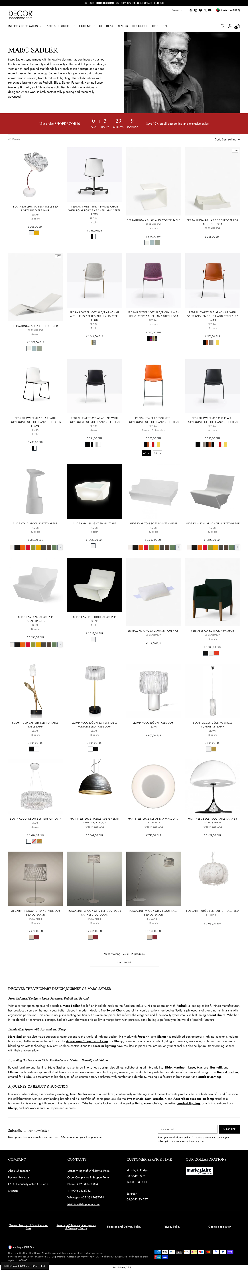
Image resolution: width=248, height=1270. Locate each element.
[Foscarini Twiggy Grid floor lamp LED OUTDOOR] (153, 879)
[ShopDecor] (21, 15)
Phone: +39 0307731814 (82, 1184)
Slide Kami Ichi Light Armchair (94, 617)
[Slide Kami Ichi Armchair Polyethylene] (212, 491)
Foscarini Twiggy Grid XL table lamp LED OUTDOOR (35, 912)
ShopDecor (34, 1253)
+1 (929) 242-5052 (79, 1191)
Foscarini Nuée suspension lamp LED (212, 911)
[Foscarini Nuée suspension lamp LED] (212, 879)
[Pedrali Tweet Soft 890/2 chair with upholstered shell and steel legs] (153, 280)
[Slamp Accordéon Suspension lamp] (35, 786)
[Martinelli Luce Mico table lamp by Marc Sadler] (212, 786)
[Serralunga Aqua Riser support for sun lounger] (212, 181)
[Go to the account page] (230, 26)
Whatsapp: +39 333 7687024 (85, 1197)
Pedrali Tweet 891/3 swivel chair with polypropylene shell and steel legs (94, 210)
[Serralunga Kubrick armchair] (212, 592)
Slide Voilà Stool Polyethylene (35, 523)
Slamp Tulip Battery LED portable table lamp (35, 724)
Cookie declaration (219, 1227)
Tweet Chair (115, 1010)
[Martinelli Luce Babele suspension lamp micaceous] (94, 786)
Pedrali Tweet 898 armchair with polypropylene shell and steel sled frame (212, 316)
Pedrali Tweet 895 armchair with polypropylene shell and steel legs (95, 420)
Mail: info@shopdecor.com (83, 1204)
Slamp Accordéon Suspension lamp (35, 819)
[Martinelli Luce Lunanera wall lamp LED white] (153, 786)
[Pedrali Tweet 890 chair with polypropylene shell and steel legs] (212, 386)
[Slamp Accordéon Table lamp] (153, 691)
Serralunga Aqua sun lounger (35, 326)
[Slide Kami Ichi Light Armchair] (94, 585)
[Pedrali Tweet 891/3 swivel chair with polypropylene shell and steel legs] (94, 174)
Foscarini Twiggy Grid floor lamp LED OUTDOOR (153, 912)
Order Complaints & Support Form (88, 1177)
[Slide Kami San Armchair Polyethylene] (35, 585)
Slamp (161, 1036)
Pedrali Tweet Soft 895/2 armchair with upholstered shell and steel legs (94, 316)
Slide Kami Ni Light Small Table (94, 523)
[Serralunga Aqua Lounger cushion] (153, 592)
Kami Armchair (227, 1072)
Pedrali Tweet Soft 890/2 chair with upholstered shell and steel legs (153, 314)
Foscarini (144, 1036)
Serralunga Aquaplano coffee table (153, 220)
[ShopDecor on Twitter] (205, 10)
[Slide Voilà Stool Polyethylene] (35, 491)
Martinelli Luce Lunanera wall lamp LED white (153, 820)
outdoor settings (209, 1077)
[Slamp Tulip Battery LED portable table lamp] (35, 691)
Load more (124, 962)
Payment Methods (18, 1177)
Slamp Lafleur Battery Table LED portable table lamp (35, 208)
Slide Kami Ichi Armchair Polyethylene (212, 523)
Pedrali (181, 1005)
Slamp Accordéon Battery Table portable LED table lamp (94, 724)
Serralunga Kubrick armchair (212, 630)
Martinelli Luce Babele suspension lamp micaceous (94, 820)
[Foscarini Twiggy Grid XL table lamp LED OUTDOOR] (35, 879)
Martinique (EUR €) (22, 1247)
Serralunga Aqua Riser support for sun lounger (212, 222)
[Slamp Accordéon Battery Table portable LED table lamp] (94, 691)
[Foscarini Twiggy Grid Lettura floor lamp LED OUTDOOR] (94, 879)
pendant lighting (188, 1103)
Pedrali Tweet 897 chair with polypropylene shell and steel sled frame (35, 422)
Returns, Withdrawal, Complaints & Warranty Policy (75, 1227)
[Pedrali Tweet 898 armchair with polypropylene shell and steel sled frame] (212, 280)
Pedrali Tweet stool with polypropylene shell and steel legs (154, 420)
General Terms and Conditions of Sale (28, 1227)
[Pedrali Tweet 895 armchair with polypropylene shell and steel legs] (94, 386)
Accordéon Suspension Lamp (87, 1041)
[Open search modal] (222, 26)
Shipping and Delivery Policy (124, 1227)
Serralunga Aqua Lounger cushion (153, 630)
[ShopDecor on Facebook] (191, 10)
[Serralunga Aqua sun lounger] (35, 287)
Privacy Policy (172, 1227)
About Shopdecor (19, 1171)
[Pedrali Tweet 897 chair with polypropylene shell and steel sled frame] (35, 386)
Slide (168, 1067)
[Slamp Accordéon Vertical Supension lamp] (212, 691)
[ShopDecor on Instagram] (195, 10)
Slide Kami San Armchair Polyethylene (35, 619)
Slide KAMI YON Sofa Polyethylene (153, 523)
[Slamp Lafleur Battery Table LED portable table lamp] (35, 174)
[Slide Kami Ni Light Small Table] (94, 491)
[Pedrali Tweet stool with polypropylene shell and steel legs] (153, 386)
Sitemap (13, 1191)
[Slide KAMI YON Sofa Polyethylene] (153, 491)
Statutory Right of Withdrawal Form (88, 1171)
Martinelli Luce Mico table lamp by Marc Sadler (212, 820)
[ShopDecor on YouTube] (210, 10)
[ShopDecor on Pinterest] (200, 10)
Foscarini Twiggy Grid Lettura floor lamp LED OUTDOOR (94, 912)
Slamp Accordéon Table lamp (153, 723)
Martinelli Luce (184, 1067)
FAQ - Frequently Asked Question (28, 1184)
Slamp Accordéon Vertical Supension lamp (212, 724)
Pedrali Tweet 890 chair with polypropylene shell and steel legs (213, 420)
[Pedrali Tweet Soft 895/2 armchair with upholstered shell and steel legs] (94, 280)
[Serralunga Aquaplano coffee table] (153, 181)
